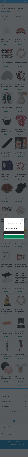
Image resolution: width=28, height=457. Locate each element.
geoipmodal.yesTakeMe (14, 237)
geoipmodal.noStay (14, 232)
